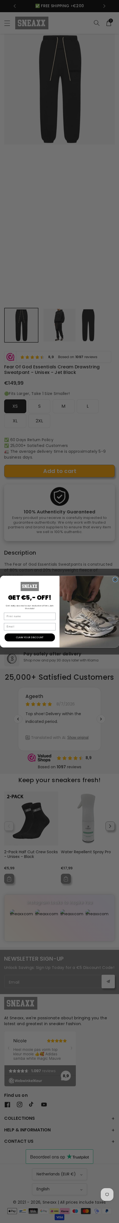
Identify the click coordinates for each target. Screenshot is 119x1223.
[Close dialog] (115, 579)
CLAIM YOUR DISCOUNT (30, 637)
